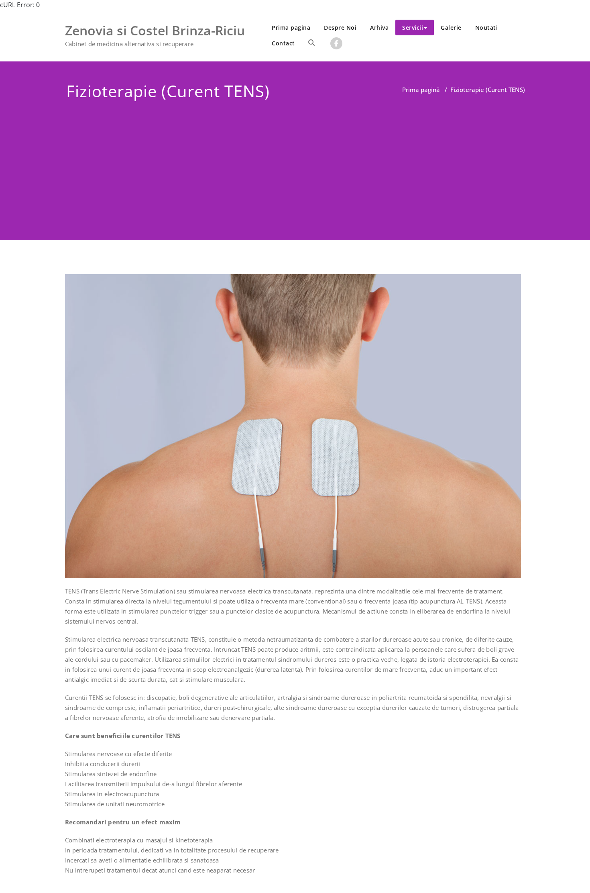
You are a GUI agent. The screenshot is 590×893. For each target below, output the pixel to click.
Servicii (412, 27)
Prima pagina (291, 27)
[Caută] (311, 42)
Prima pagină (421, 90)
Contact (283, 43)
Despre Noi (340, 27)
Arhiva (379, 27)
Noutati (486, 27)
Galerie (451, 27)
